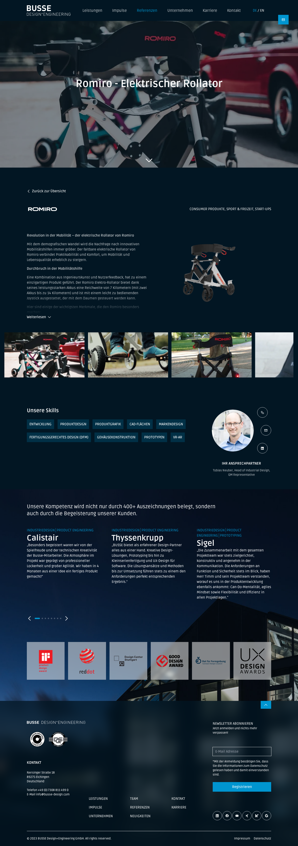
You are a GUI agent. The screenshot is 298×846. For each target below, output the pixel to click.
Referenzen (147, 10)
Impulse (119, 10)
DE (255, 10)
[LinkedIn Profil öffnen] (262, 448)
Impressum (242, 838)
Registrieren (242, 787)
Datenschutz (262, 838)
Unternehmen (180, 10)
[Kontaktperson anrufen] (262, 412)
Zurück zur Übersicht (49, 191)
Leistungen (92, 10)
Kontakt (234, 10)
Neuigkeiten (140, 816)
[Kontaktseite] (283, 19)
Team (134, 798)
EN (262, 10)
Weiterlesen (36, 317)
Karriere (210, 10)
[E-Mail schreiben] (266, 430)
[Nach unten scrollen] (149, 160)
